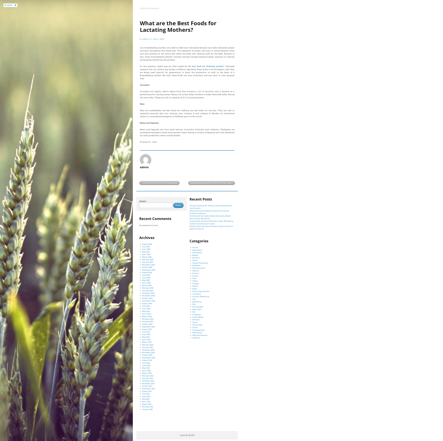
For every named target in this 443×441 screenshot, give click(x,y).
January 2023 (147, 347)
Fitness (195, 276)
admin (146, 39)
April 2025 (146, 283)
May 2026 (146, 252)
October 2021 (147, 386)
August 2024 (147, 303)
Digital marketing (200, 263)
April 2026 (146, 254)
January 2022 (147, 378)
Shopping (196, 314)
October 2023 (147, 324)
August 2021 (147, 391)
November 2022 (148, 352)
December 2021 (148, 381)
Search (142, 201)
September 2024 (148, 301)
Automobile (197, 252)
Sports (195, 322)
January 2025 (147, 291)
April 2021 (146, 401)
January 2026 (147, 262)
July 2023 (146, 332)
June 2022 (146, 365)
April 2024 (146, 314)
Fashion (195, 271)
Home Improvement (201, 291)
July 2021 (146, 394)
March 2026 (147, 257)
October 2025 (147, 267)
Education (196, 265)
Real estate (196, 309)
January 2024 (147, 321)
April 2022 (146, 371)
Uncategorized (198, 330)
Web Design (197, 332)
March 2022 (147, 373)
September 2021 (148, 389)
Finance (195, 273)
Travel (195, 327)
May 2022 (146, 368)
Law (194, 299)
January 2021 (147, 409)
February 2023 (147, 345)
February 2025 (147, 288)
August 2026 (147, 244)
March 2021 (147, 404)
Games (195, 281)
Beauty (195, 255)
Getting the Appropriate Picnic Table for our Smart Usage (210, 183)
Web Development (200, 335)
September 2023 (148, 327)
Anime (195, 247)
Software (196, 320)
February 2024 (148, 319)
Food (154, 142)
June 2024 (146, 308)
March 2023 (147, 342)
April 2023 (146, 340)
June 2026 (146, 249)
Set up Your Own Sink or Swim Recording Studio (160, 183)
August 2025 (147, 272)
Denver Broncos (149, 8)
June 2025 (146, 278)
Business (196, 258)
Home (194, 289)
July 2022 (146, 363)
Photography (197, 307)
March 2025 (147, 285)
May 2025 (146, 280)
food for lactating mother (210, 66)
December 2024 (148, 293)
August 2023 (147, 329)
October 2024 (147, 298)
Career (195, 260)
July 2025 (146, 275)
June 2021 (146, 396)
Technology (197, 325)
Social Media (197, 317)
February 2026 (147, 259)
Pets (194, 304)
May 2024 (146, 311)
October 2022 (147, 355)
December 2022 (148, 350)
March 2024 (147, 316)
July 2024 (146, 306)
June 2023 (146, 334)
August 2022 (147, 360)
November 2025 (148, 265)
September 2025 (148, 270)
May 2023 (146, 337)
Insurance (196, 294)
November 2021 (148, 383)
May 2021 (146, 399)
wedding (196, 338)
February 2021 (147, 407)
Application (197, 250)
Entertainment (198, 268)
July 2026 (146, 247)
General (195, 283)
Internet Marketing (200, 296)
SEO (194, 312)
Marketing (197, 302)
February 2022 (147, 376)
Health (195, 286)
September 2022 (148, 358)
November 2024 (148, 296)
